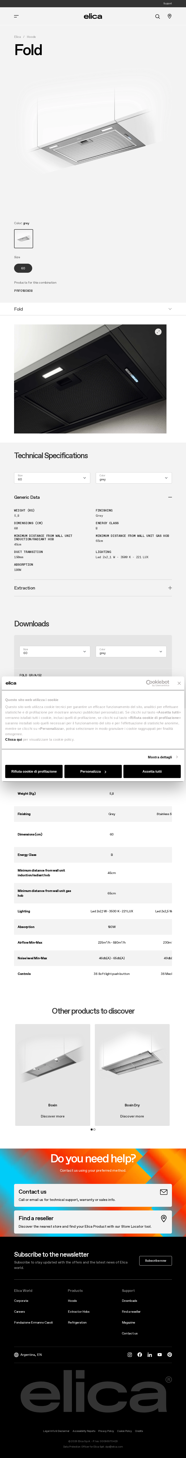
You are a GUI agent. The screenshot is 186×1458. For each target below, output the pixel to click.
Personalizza (90, 771)
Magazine (128, 1322)
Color (102, 475)
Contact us (130, 1333)
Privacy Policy (106, 1431)
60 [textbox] (20, 479)
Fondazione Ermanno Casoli (33, 1322)
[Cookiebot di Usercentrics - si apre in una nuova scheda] (149, 683)
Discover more (53, 1116)
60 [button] (23, 268)
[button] (23, 238)
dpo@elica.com (114, 1446)
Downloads (129, 1300)
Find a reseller (131, 1311)
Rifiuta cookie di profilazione (34, 771)
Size (20, 475)
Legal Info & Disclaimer (56, 1431)
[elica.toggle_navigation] (16, 16)
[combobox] (52, 478)
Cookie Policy (124, 1431)
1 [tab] (92, 1129)
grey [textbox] (103, 479)
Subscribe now (155, 1260)
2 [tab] (94, 1129)
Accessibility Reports (84, 1431)
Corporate (21, 1300)
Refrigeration (77, 1322)
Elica (17, 36)
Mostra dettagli (160, 757)
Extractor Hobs (79, 1311)
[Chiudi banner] (179, 683)
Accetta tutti (152, 771)
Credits (139, 1431)
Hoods (31, 36)
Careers (19, 1311)
